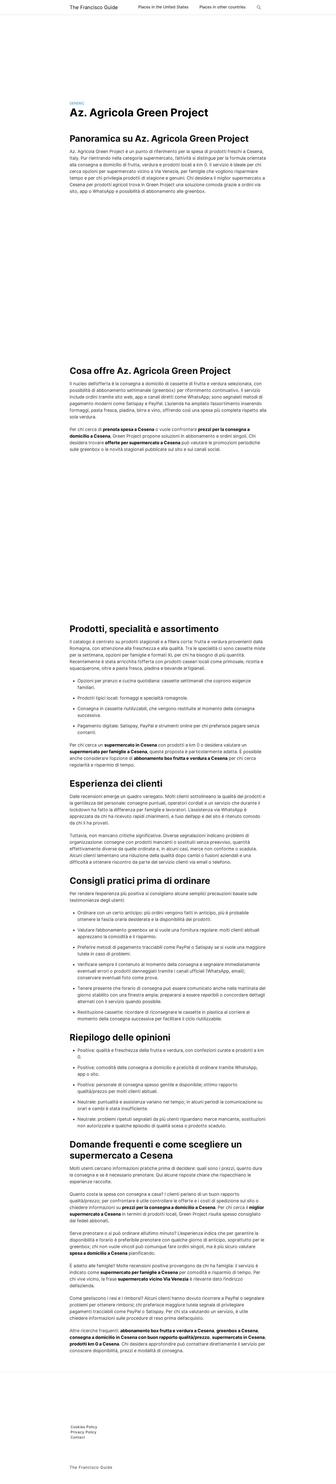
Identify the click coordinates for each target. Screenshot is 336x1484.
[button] (259, 7)
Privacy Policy (84, 1432)
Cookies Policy (84, 1427)
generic (77, 103)
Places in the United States (163, 6)
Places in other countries (222, 6)
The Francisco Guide (94, 7)
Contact (78, 1437)
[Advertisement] (168, 54)
